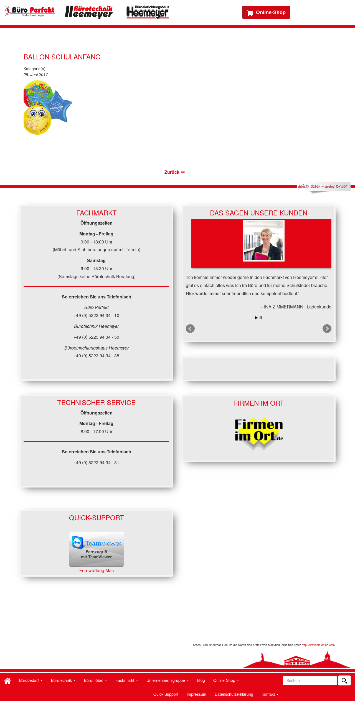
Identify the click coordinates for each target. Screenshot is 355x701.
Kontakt (269, 694)
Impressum (196, 694)
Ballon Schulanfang (62, 56)
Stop (261, 317)
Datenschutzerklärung (234, 694)
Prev (190, 328)
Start (256, 317)
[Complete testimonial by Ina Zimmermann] (263, 243)
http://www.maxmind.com (318, 645)
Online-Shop (224, 680)
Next (327, 328)
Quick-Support (165, 694)
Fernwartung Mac (96, 570)
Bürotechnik (62, 680)
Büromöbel (94, 680)
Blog (201, 680)
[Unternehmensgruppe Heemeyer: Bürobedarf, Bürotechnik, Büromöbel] (29, 11)
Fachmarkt (125, 680)
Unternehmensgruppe (166, 680)
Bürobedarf (29, 680)
